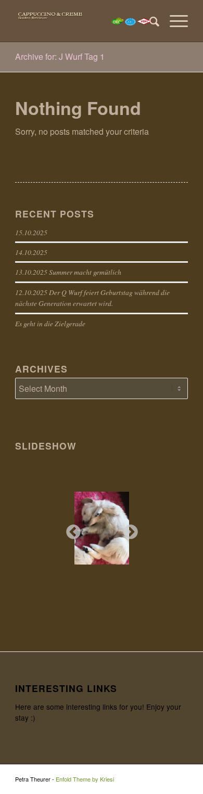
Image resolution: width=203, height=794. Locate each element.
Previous (70, 529)
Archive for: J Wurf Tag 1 (60, 56)
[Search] (149, 21)
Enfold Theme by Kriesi (85, 779)
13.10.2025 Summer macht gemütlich (68, 272)
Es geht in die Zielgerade (50, 323)
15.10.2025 (31, 232)
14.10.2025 (31, 252)
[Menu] (173, 21)
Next (127, 529)
